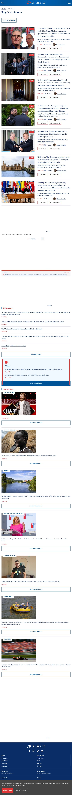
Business (4, 758)
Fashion (4, 766)
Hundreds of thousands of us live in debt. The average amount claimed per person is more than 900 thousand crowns (36, 274)
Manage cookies (21, 790)
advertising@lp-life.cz (44, 773)
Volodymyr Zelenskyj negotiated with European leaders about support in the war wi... (52, 66)
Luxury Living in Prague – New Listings (14, 346)
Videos (39, 778)
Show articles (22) (9, 20)
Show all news (36, 354)
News (31, 29)
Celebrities (5, 761)
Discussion (56, 48)
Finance (5, 272)
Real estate (40, 755)
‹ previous (32, 239)
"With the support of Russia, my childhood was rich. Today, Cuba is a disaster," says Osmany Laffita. (31, 581)
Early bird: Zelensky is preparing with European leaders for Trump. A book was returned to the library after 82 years (53, 108)
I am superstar (9, 392)
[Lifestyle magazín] (36, 3)
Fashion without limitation (13, 513)
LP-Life (4, 9)
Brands (39, 763)
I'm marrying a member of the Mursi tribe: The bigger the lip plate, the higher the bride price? (29, 455)
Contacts (5, 778)
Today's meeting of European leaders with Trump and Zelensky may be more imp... (53, 115)
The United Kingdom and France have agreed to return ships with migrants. (53, 141)
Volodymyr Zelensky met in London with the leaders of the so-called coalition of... (54, 89)
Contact (39, 766)
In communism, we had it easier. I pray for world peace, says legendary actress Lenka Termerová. (34, 369)
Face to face (8, 596)
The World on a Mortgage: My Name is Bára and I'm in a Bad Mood (22, 329)
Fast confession (9, 556)
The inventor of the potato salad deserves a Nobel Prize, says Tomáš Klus (27, 375)
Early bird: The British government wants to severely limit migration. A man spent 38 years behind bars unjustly (53, 159)
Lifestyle (4, 763)
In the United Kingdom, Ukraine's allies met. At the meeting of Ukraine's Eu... (53, 194)
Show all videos (36, 383)
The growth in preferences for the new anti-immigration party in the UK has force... (52, 166)
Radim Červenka (60, 45)
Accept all (7, 790)
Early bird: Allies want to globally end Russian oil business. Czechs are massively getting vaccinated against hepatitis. (54, 82)
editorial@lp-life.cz (8, 773)
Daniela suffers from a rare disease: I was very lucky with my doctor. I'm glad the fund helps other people (33, 322)
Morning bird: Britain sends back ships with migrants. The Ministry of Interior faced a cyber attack (52, 134)
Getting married (9, 430)
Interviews (40, 758)
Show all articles (36, 423)
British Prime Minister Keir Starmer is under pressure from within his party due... (54, 40)
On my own (7, 639)
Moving (6, 470)
